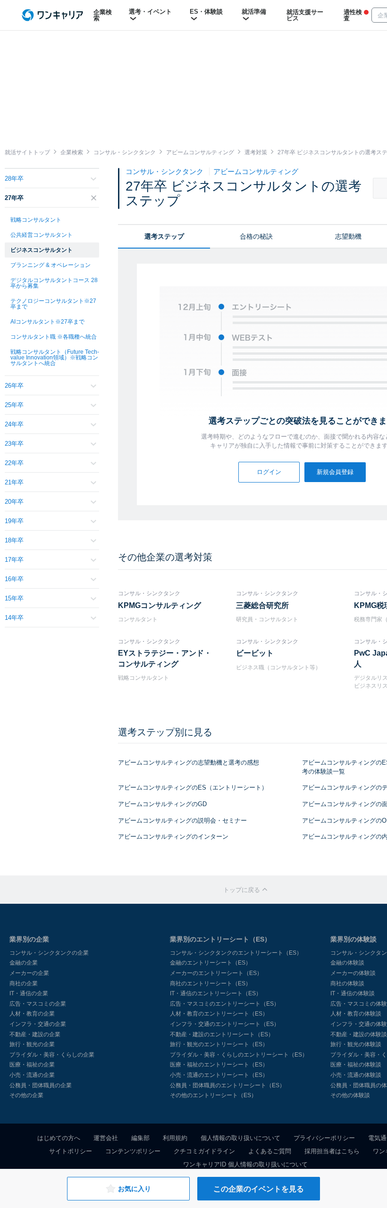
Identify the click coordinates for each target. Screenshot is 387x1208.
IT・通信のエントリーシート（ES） (215, 993)
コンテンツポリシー (132, 1151)
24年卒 (14, 424)
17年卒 (14, 559)
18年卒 (14, 540)
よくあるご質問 (269, 1151)
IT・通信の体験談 (352, 993)
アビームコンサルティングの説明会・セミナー (182, 820)
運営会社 (105, 1137)
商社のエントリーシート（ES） (210, 983)
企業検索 (102, 15)
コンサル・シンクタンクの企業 (49, 953)
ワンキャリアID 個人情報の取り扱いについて (245, 1164)
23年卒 (14, 443)
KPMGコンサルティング (159, 605)
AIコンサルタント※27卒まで (47, 321)
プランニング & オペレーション (50, 265)
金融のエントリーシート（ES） (210, 962)
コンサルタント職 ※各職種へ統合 (53, 336)
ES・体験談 (206, 11)
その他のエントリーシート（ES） (213, 1095)
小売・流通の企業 (32, 1075)
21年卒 (14, 482)
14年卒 (14, 617)
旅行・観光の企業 (32, 1044)
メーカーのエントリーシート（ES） (216, 973)
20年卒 (14, 501)
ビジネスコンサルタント (41, 250)
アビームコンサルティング (255, 171)
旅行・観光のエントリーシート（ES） (219, 1044)
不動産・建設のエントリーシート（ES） (222, 1034)
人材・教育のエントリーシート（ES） (219, 1013)
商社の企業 (23, 983)
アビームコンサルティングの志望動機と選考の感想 (188, 762)
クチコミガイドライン (204, 1151)
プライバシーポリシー (324, 1137)
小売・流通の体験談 (355, 1075)
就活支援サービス (304, 15)
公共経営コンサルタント (41, 235)
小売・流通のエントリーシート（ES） (219, 1075)
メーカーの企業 (29, 973)
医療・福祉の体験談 (355, 1064)
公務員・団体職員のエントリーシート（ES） (227, 1085)
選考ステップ (164, 236)
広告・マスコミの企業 (37, 1003)
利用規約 (175, 1137)
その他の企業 (26, 1095)
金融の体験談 (347, 962)
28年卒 (14, 178)
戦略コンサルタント (35, 220)
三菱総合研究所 (262, 605)
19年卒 (14, 521)
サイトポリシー (70, 1151)
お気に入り (134, 1188)
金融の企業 (23, 962)
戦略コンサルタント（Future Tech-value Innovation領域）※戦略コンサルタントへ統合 (54, 358)
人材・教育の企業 (32, 1013)
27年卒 (14, 197)
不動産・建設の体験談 (358, 1034)
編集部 (140, 1137)
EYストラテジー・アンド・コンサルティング (164, 658)
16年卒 (14, 579)
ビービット (255, 653)
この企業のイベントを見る (258, 1189)
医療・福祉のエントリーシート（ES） (219, 1064)
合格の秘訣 (256, 236)
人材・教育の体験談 (355, 1013)
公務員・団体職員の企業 (40, 1085)
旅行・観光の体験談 (355, 1044)
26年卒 (14, 385)
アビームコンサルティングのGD (162, 804)
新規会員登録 (335, 471)
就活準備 (254, 11)
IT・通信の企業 (28, 993)
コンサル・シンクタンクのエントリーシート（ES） (236, 953)
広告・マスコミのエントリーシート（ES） (224, 1003)
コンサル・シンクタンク (165, 171)
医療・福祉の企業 (32, 1064)
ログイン (269, 471)
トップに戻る (242, 889)
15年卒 (14, 598)
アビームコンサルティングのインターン (173, 836)
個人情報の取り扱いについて (240, 1137)
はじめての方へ (58, 1137)
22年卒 (14, 463)
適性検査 (353, 15)
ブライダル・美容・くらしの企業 (51, 1054)
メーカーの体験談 (353, 973)
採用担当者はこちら (332, 1151)
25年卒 (14, 404)
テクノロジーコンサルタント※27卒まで (53, 304)
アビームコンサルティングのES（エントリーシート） (193, 787)
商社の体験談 (347, 983)
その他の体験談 (350, 1095)
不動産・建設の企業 (34, 1034)
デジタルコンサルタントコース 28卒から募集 (54, 283)
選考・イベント (150, 11)
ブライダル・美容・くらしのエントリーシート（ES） (239, 1054)
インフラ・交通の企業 (37, 1024)
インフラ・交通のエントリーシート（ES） (224, 1024)
